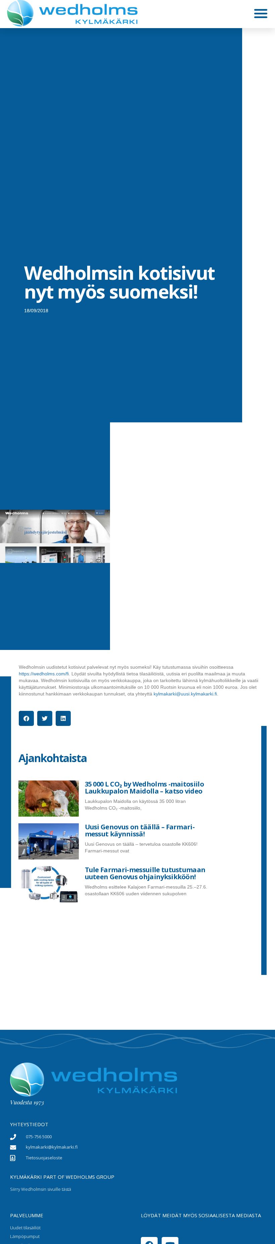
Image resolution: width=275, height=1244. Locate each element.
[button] (261, 13)
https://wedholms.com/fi (44, 673)
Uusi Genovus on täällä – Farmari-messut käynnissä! (140, 830)
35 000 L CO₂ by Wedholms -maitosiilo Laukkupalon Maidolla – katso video (144, 787)
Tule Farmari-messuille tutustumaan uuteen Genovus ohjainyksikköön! (145, 873)
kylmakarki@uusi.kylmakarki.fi (185, 693)
